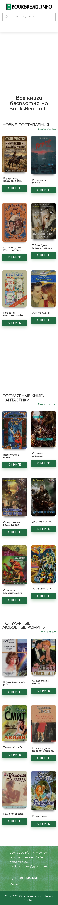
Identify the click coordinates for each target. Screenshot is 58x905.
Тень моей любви (13, 747)
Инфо (14, 884)
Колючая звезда (13, 814)
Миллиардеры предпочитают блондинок (42, 751)
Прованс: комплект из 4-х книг (13, 315)
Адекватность (41, 588)
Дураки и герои (42, 521)
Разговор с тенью (39, 181)
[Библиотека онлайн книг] (29, 6)
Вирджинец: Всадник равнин (13, 179)
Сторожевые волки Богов (11, 523)
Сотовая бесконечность (13, 591)
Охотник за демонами (39, 454)
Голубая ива (40, 816)
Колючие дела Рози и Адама (12, 248)
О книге (14, 188)
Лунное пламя (41, 313)
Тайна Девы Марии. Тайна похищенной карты (41, 249)
